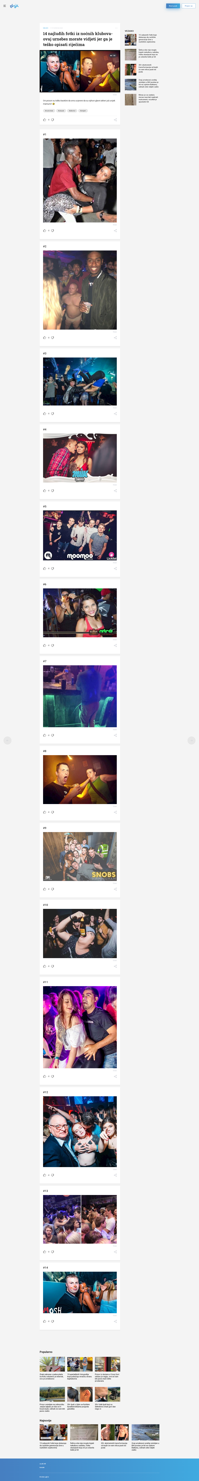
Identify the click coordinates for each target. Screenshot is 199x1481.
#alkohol (72, 111)
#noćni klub (49, 111)
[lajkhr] (14, 5)
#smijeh (83, 111)
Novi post (173, 6)
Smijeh (45, 28)
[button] (116, 28)
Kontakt (42, 1467)
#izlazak (61, 111)
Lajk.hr (47, 1477)
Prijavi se (189, 6)
